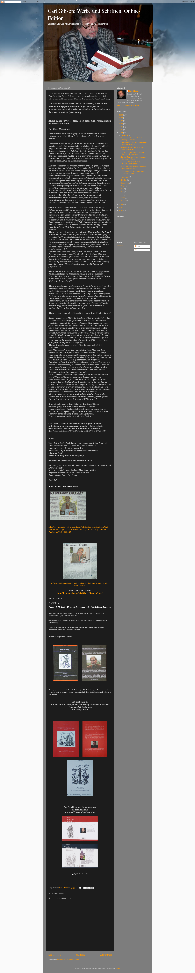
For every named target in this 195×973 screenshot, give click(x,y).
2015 (121, 130)
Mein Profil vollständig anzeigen (128, 105)
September (125, 183)
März (123, 198)
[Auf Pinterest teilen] (93, 888)
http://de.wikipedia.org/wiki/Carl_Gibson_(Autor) (80, 593)
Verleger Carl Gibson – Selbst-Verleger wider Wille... (131, 139)
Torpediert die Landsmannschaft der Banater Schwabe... (133, 143)
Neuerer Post (54, 955)
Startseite (80, 955)
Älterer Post (106, 955)
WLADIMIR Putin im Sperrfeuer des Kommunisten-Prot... (133, 167)
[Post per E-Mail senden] (80, 888)
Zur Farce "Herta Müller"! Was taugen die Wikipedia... (131, 163)
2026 (121, 115)
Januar (123, 201)
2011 (121, 207)
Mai (122, 195)
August (123, 186)
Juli (122, 189)
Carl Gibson (133, 91)
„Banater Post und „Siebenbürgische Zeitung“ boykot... (133, 158)
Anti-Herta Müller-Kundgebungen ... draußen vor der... (133, 172)
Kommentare (141, 250)
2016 (121, 127)
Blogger (118, 968)
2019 (121, 118)
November (125, 177)
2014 (121, 133)
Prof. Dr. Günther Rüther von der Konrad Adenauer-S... (132, 153)
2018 (121, 121)
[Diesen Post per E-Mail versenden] (84, 888)
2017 (121, 124)
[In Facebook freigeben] (91, 888)
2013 (121, 204)
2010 (121, 210)
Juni (122, 192)
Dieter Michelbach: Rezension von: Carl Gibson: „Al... (133, 148)
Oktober (124, 180)
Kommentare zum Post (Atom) (68, 959)
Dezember (125, 135)
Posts (138, 246)
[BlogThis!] (86, 888)
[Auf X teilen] (88, 888)
